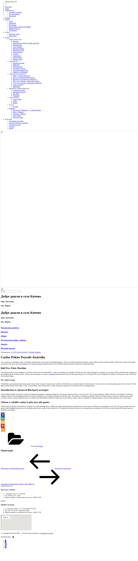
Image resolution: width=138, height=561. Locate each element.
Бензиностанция (18, 63)
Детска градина (14, 14)
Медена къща (17, 59)
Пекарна (16, 41)
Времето (4, 332)
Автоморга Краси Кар (20, 70)
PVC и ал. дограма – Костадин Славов (26, 81)
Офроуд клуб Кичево (20, 72)
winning (52, 374)
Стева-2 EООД (18, 85)
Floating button (6, 537)
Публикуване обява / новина (13, 340)
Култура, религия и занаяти (18, 123)
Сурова (15, 54)
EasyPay (15, 106)
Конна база (12, 36)
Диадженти (13, 30)
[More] (3, 430)
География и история (16, 121)
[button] (13, 537)
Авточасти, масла (19, 68)
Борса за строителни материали (24, 77)
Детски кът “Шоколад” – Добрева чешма (27, 110)
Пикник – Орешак (19, 114)
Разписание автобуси (10, 328)
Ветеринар (12, 25)
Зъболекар (12, 23)
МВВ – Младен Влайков (21, 76)
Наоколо (12, 108)
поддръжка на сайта (46, 533)
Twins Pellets (17, 99)
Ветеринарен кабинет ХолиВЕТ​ (20, 27)
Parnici (15, 103)
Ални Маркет (17, 47)
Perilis (15, 101)
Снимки (12, 126)
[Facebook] (3, 414)
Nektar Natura (17, 58)
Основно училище (15, 12)
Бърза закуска (17, 52)
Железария (16, 87)
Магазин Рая (17, 45)
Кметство (8, 7)
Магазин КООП (18, 50)
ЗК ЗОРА (16, 94)
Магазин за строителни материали (25, 79)
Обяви (3, 336)
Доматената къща (19, 90)
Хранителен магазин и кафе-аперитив (26, 43)
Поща (7, 9)
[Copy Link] (3, 422)
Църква (7, 18)
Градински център (19, 92)
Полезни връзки (8, 348)
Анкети (4, 344)
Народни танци (14, 34)
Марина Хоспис (14, 29)
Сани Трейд (17, 116)
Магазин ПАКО (18, 48)
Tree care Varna (18, 117)
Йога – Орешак (18, 112)
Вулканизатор (18, 67)
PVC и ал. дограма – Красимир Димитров (27, 83)
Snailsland (16, 96)
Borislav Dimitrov (35, 352)
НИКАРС (16, 65)
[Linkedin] (3, 418)
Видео (11, 128)
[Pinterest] (3, 426)
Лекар (11, 21)
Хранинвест (17, 56)
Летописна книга (15, 125)
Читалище (12, 16)
